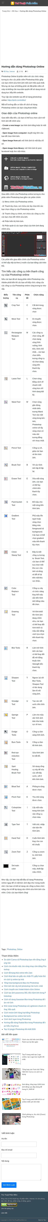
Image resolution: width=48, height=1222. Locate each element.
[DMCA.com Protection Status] (9, 1204)
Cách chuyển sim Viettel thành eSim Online (22, 989)
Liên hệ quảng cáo (7, 1208)
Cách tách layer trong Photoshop (17, 1019)
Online (19, 949)
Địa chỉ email (7, 1150)
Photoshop (11, 949)
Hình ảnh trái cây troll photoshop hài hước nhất (23, 986)
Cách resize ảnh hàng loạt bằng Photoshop (22, 1013)
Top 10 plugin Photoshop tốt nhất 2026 (20, 1029)
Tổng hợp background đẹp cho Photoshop (21, 983)
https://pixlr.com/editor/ (17, 100)
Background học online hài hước (17, 1016)
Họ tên (4, 1139)
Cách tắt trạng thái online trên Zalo (18, 973)
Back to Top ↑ (42, 1220)
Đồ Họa (6, 71)
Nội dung (5, 1161)
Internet (12, 71)
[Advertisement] (24, 38)
